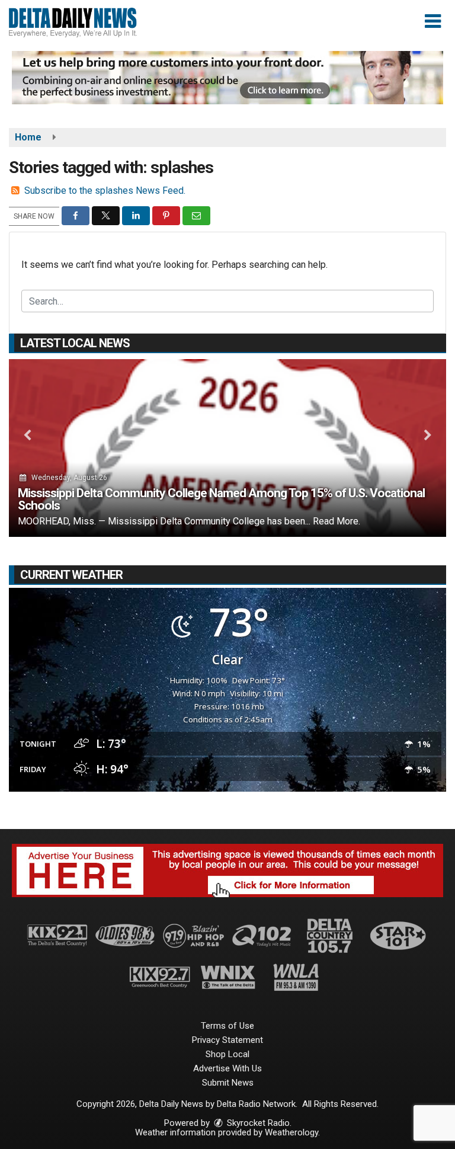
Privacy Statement (227, 1040)
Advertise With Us (227, 1068)
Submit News (228, 1082)
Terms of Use (227, 1025)
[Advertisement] (227, 77)
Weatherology (291, 1132)
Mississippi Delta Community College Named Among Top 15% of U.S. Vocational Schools (221, 499)
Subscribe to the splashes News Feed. (104, 190)
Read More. (336, 521)
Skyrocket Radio (257, 1123)
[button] (432, 21)
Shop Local (227, 1054)
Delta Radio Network (256, 1104)
